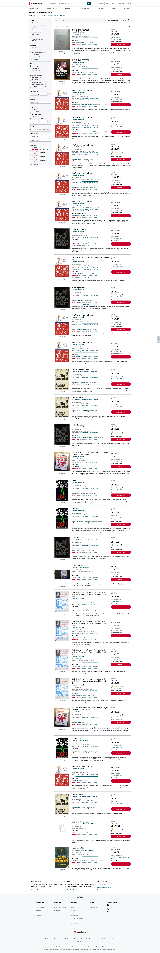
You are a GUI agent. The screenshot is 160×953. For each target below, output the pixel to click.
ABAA (84, 245)
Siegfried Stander (92, 399)
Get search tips (101, 884)
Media (72, 907)
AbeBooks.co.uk (47, 938)
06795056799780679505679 (90, 377)
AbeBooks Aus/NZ (85, 938)
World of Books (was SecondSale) (85, 104)
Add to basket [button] (120, 44)
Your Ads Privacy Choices (77, 918)
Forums (73, 912)
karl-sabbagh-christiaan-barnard (82, 850)
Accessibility (74, 923)
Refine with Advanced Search (58, 15)
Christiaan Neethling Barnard (81, 567)
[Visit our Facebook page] (108, 905)
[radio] (30, 68)
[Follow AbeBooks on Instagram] (108, 912)
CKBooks (77, 832)
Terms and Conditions (103, 946)
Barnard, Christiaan (78, 32)
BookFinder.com (80, 942)
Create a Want (35, 890)
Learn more (33, 59)
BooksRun (78, 159)
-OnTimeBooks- (79, 722)
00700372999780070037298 (90, 462)
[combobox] (68, 3)
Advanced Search (33, 8)
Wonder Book (79, 242)
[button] (56, 20)
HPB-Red (77, 466)
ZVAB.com (114, 938)
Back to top (80, 897)
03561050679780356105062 (90, 856)
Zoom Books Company (81, 751)
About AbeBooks (75, 904)
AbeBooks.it (75, 938)
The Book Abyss (79, 42)
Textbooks (100, 8)
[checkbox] (30, 22)
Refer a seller (57, 912)
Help (128, 3)
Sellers (114, 8)
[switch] (31, 129)
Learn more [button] (33, 164)
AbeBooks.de (57, 938)
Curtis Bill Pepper (91, 824)
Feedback (158, 339)
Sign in (107, 3)
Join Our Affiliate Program (60, 907)
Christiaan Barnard (78, 317)
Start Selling (127, 8)
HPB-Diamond (79, 780)
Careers (73, 910)
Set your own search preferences (107, 890)
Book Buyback (57, 910)
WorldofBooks (79, 860)
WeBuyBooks (79, 521)
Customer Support (93, 907)
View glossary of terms (104, 887)
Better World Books (81, 187)
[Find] (89, 3)
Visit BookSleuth (69, 890)
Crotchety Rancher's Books (83, 437)
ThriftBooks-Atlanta (81, 329)
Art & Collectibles (84, 8)
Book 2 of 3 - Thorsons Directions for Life (87, 100)
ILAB (88, 245)
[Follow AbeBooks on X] (108, 908)
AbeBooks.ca (96, 938)
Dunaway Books (79, 807)
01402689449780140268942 (90, 488)
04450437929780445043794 (90, 573)
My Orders (38, 912)
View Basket (39, 915)
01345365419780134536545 (90, 38)
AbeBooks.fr (66, 938)
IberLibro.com (105, 938)
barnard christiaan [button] (41, 15)
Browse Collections (52, 8)
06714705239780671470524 (90, 604)
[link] (128, 20)
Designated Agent (75, 921)
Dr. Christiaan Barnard (79, 399)
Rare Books (68, 8)
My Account (114, 3)
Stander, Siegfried (91, 540)
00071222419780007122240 (90, 98)
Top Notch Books (80, 550)
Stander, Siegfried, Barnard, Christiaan (84, 372)
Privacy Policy (74, 915)
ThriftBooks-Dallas (80, 695)
